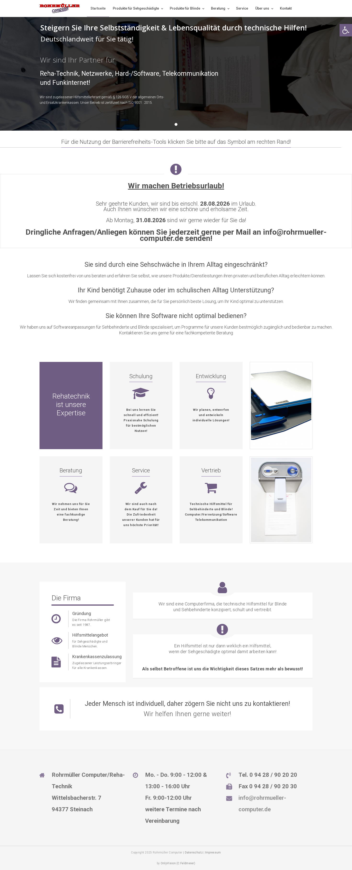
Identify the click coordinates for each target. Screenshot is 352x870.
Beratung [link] (218, 8)
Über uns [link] (262, 8)
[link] (346, 30)
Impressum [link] (213, 852)
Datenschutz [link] (194, 852)
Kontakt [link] (286, 8)
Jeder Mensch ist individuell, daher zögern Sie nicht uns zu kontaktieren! (187, 704)
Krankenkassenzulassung (97, 656)
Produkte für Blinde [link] (185, 8)
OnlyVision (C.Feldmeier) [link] (178, 863)
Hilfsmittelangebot (90, 635)
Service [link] (242, 8)
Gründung (81, 613)
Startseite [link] (98, 8)
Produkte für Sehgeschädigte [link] (136, 8)
